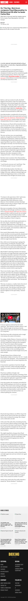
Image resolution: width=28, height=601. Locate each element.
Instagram (18, 585)
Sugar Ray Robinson (9, 117)
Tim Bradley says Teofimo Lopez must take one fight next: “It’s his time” (7, 524)
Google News (18, 592)
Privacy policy (4, 590)
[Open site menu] (26, 2)
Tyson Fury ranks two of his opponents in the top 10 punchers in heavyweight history (21, 524)
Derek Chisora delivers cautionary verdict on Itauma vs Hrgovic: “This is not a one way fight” (21, 541)
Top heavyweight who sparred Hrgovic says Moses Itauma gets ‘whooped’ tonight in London (6, 542)
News (11, 2)
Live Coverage (4, 567)
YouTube (17, 583)
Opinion (3, 574)
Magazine (3, 576)
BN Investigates (5, 571)
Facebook (17, 590)
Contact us (3, 585)
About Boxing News (5, 583)
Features (16, 2)
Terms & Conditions (6, 588)
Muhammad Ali (20, 117)
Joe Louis (3, 78)
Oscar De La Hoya (21, 211)
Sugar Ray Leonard (6, 119)
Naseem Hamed (9, 211)
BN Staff (3, 22)
